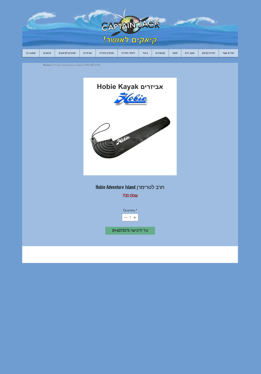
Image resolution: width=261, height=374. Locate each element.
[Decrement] (125, 217)
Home (47, 65)
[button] (87, 53)
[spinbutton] (130, 217)
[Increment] (135, 217)
